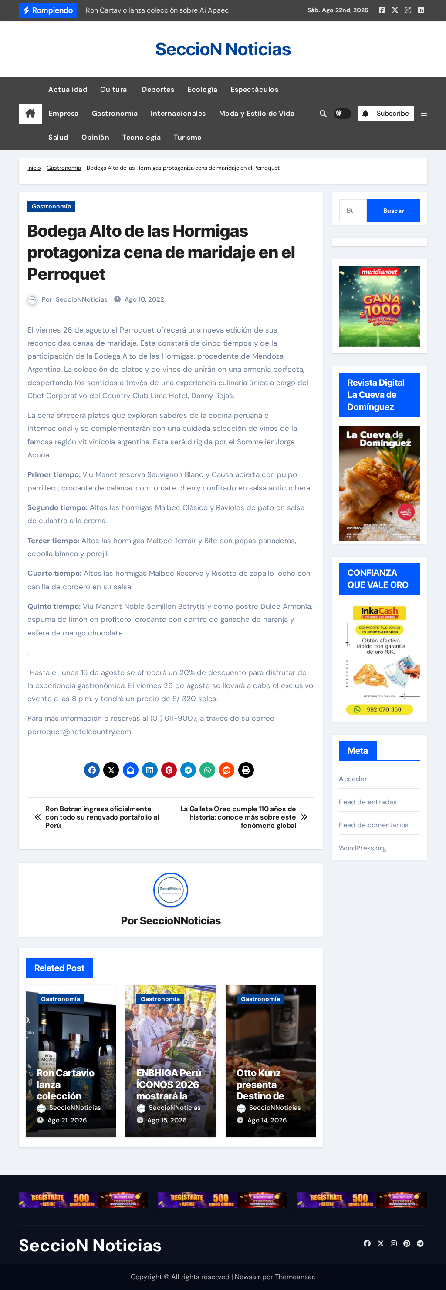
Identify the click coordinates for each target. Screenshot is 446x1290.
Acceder (353, 778)
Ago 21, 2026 (67, 1120)
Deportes (158, 89)
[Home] (30, 114)
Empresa (63, 113)
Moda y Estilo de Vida (257, 113)
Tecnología (141, 137)
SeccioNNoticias (82, 299)
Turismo (188, 137)
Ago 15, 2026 (166, 1120)
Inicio (34, 167)
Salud (58, 137)
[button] (423, 113)
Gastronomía (115, 113)
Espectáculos (254, 89)
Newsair (247, 1276)
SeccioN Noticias (223, 49)
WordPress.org (362, 848)
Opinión (95, 137)
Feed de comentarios (374, 825)
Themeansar (294, 1276)
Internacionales (178, 113)
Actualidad (67, 89)
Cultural (114, 89)
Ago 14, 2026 (267, 1120)
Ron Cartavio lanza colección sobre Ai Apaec (71, 1090)
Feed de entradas (368, 801)
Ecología (202, 89)
